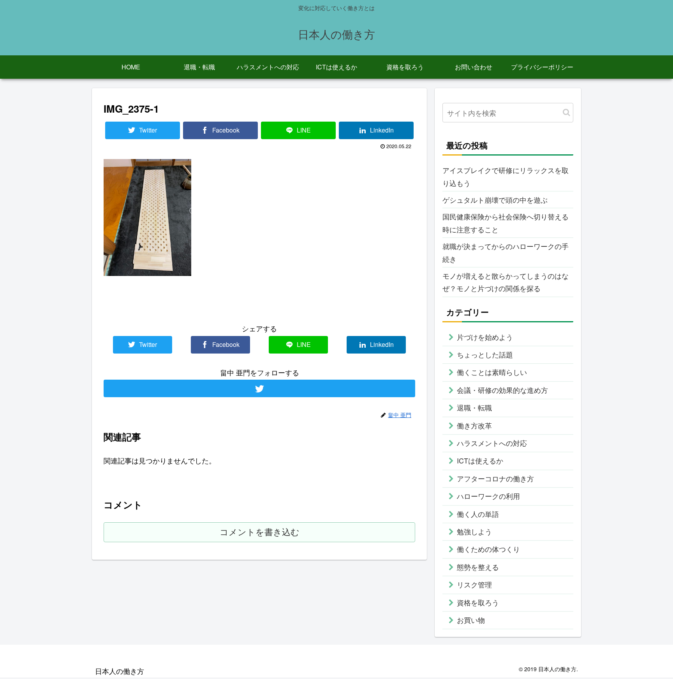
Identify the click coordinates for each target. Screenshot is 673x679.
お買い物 (471, 620)
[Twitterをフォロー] (259, 388)
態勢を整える (478, 567)
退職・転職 (474, 407)
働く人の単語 (478, 514)
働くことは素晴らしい (492, 372)
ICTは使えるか (480, 460)
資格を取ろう (478, 602)
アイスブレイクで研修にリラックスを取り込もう (505, 176)
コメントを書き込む (260, 532)
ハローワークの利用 (488, 496)
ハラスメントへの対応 (492, 443)
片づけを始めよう (485, 337)
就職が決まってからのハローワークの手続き (505, 252)
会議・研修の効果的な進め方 (502, 390)
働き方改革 (474, 425)
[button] (566, 112)
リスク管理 (474, 584)
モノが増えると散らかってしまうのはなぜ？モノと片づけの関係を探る (505, 282)
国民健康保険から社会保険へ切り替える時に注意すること (505, 222)
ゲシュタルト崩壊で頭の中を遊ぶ (495, 200)
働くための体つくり (488, 549)
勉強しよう (474, 531)
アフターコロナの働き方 (495, 478)
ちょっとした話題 (485, 354)
